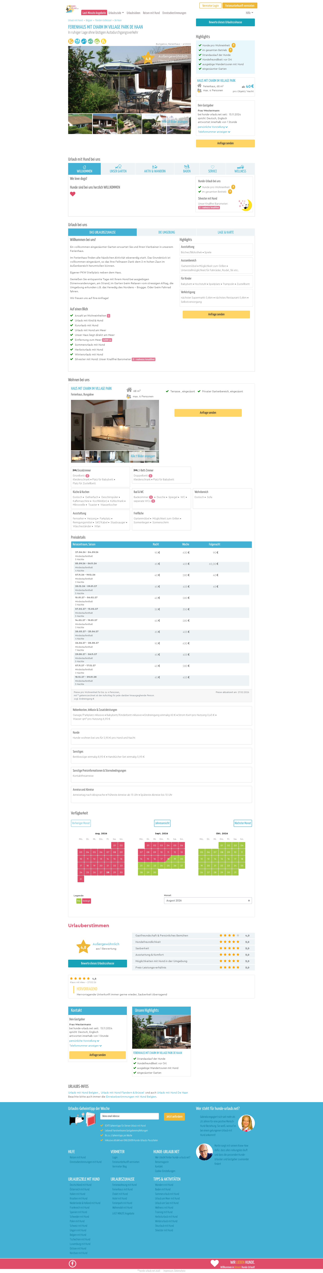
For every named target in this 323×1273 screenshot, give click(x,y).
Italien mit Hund (77, 1194)
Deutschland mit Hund (80, 1185)
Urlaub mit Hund (75, 20)
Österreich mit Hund (79, 1189)
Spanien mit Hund (78, 1212)
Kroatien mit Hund (78, 1198)
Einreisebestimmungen (174, 13)
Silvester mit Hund (164, 1230)
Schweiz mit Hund (78, 1226)
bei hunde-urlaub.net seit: (212, 114)
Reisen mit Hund (151, 13)
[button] (213, 127)
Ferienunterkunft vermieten (125, 1162)
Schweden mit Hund (79, 1216)
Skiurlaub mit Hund (164, 1226)
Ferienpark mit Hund (122, 1203)
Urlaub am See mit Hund (166, 1203)
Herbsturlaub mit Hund (166, 1216)
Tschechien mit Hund (80, 1239)
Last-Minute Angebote (94, 13)
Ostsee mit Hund (78, 1248)
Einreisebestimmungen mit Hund (85, 1162)
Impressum (168, 1271)
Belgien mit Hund (78, 1235)
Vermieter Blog (119, 1166)
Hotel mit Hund (119, 1198)
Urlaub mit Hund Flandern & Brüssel (122, 1092)
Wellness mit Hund (164, 1207)
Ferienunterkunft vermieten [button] (239, 5)
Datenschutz (179, 1271)
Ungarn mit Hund (78, 1230)
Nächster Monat (243, 823)
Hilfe (248, 13)
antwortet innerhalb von (212, 122)
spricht (202, 118)
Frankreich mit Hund (79, 1207)
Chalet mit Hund (120, 1194)
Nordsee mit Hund (78, 1253)
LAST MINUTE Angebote (123, 1213)
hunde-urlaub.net (147, 1271)
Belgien (89, 20)
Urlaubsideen (133, 13)
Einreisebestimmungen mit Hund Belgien (131, 1096)
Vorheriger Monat (81, 823)
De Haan (118, 20)
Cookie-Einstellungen (165, 1171)
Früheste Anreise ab (118, 795)
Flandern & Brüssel (103, 20)
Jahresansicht (162, 823)
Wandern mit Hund (164, 1185)
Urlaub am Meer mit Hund (167, 1198)
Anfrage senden (225, 143)
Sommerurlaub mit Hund (167, 1194)
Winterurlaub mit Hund (166, 1221)
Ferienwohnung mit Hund (124, 1185)
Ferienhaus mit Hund (122, 1189)
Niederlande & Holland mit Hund (85, 1203)
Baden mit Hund (162, 1189)
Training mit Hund (163, 1212)
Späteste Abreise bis (152, 795)
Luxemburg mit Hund (80, 1244)
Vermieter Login (210, 5)
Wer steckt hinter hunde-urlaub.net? (172, 1157)
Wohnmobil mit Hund (122, 1207)
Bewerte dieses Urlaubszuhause (225, 22)
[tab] (225, 86)
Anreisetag (79, 795)
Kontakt (159, 1166)
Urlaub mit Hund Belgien (83, 1092)
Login (114, 1157)
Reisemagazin (162, 1162)
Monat (167, 895)
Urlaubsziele (115, 13)
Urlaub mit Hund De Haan (172, 1092)
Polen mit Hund (77, 1221)
